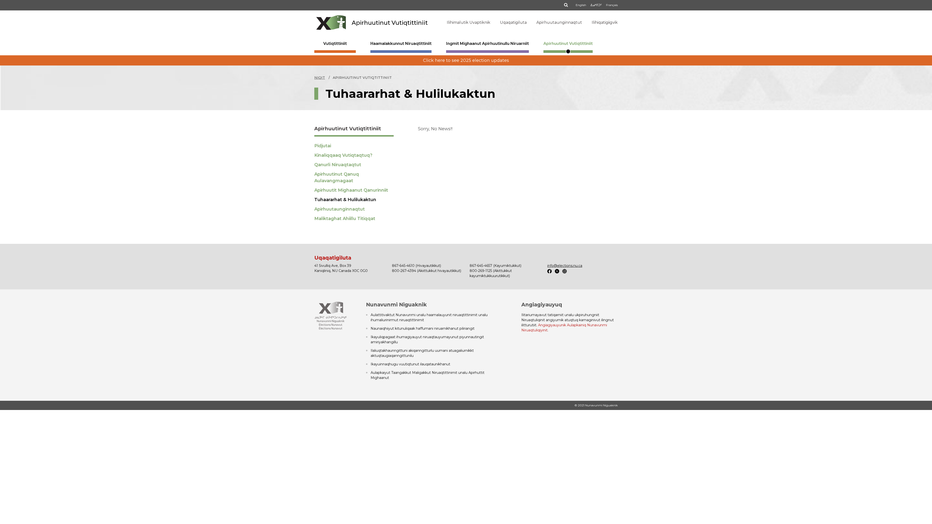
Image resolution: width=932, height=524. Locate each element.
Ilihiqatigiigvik (605, 22)
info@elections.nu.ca (564, 265)
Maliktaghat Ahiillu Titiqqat (344, 218)
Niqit (319, 77)
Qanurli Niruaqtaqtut (337, 164)
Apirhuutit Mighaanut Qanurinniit (351, 190)
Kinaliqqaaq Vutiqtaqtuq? (343, 155)
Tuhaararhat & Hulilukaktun (345, 199)
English (581, 5)
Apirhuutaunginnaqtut (559, 22)
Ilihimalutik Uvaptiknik (468, 22)
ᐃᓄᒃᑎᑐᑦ (596, 5)
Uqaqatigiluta (513, 22)
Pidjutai (322, 145)
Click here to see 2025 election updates (466, 60)
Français (612, 5)
